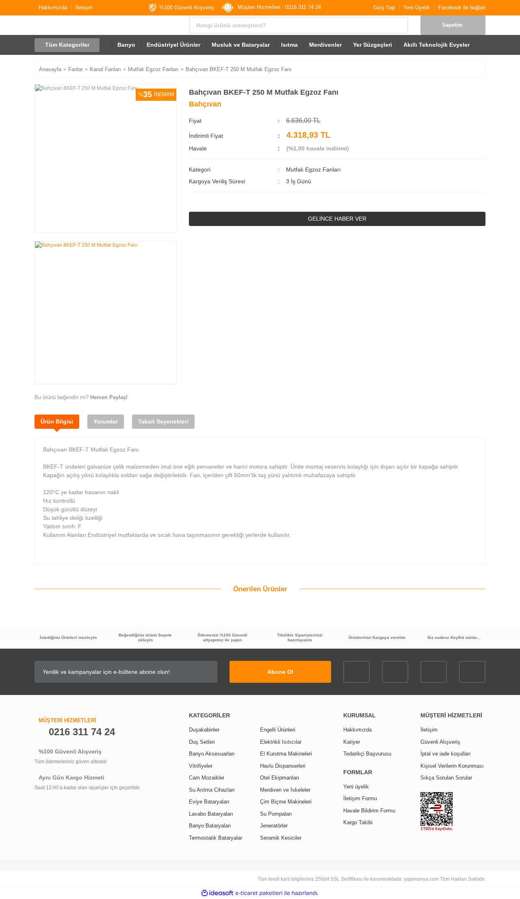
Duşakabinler (204, 730)
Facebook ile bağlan (461, 7)
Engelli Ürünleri (277, 730)
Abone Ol (280, 672)
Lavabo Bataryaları (211, 814)
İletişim (84, 7)
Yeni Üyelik (416, 7)
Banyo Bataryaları (210, 826)
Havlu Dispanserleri (283, 766)
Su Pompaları (276, 814)
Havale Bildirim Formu (369, 811)
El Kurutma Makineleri (286, 754)
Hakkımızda (53, 7)
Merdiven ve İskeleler (285, 790)
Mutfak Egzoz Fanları (313, 169)
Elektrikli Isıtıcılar (280, 742)
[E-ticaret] (259, 893)
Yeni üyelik (356, 787)
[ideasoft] (217, 893)
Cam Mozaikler (206, 778)
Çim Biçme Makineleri (286, 802)
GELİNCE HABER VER (337, 218)
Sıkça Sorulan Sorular (446, 778)
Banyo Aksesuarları (212, 754)
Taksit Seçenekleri (163, 421)
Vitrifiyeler (200, 766)
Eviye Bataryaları (209, 802)
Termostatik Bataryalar (215, 838)
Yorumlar (105, 421)
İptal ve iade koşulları (445, 754)
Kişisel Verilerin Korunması (452, 766)
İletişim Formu (360, 798)
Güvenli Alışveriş (440, 742)
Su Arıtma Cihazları (212, 790)
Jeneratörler (274, 826)
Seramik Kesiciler (280, 838)
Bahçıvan (205, 104)
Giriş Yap (384, 7)
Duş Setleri (202, 742)
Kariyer (351, 742)
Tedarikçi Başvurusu (367, 754)
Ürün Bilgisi (57, 421)
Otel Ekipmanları (279, 778)
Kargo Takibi (358, 822)
